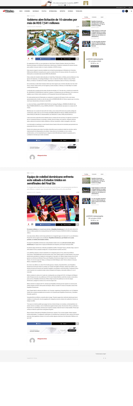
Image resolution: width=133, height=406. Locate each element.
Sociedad (70, 11)
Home (28, 15)
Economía (27, 11)
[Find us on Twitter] (126, 11)
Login (131, 7)
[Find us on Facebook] (123, 11)
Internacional (53, 11)
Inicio (20, 11)
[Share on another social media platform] (77, 59)
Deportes (62, 11)
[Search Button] (131, 11)
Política (44, 11)
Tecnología (79, 11)
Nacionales (36, 11)
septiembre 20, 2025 (31, 26)
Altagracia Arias (42, 155)
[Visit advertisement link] (66, 3)
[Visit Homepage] (8, 11)
